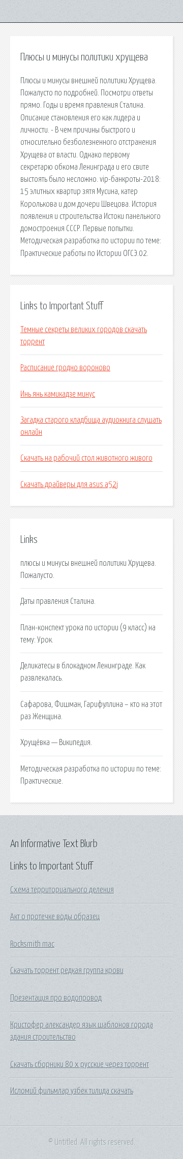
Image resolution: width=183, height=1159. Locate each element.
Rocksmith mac (32, 944)
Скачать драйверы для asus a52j (69, 484)
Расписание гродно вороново (65, 368)
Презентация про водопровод (56, 998)
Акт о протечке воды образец (55, 917)
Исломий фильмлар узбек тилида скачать (71, 1091)
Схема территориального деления (62, 890)
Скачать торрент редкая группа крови (67, 971)
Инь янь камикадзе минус (57, 394)
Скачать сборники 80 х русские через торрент (79, 1064)
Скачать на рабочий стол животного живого (86, 458)
